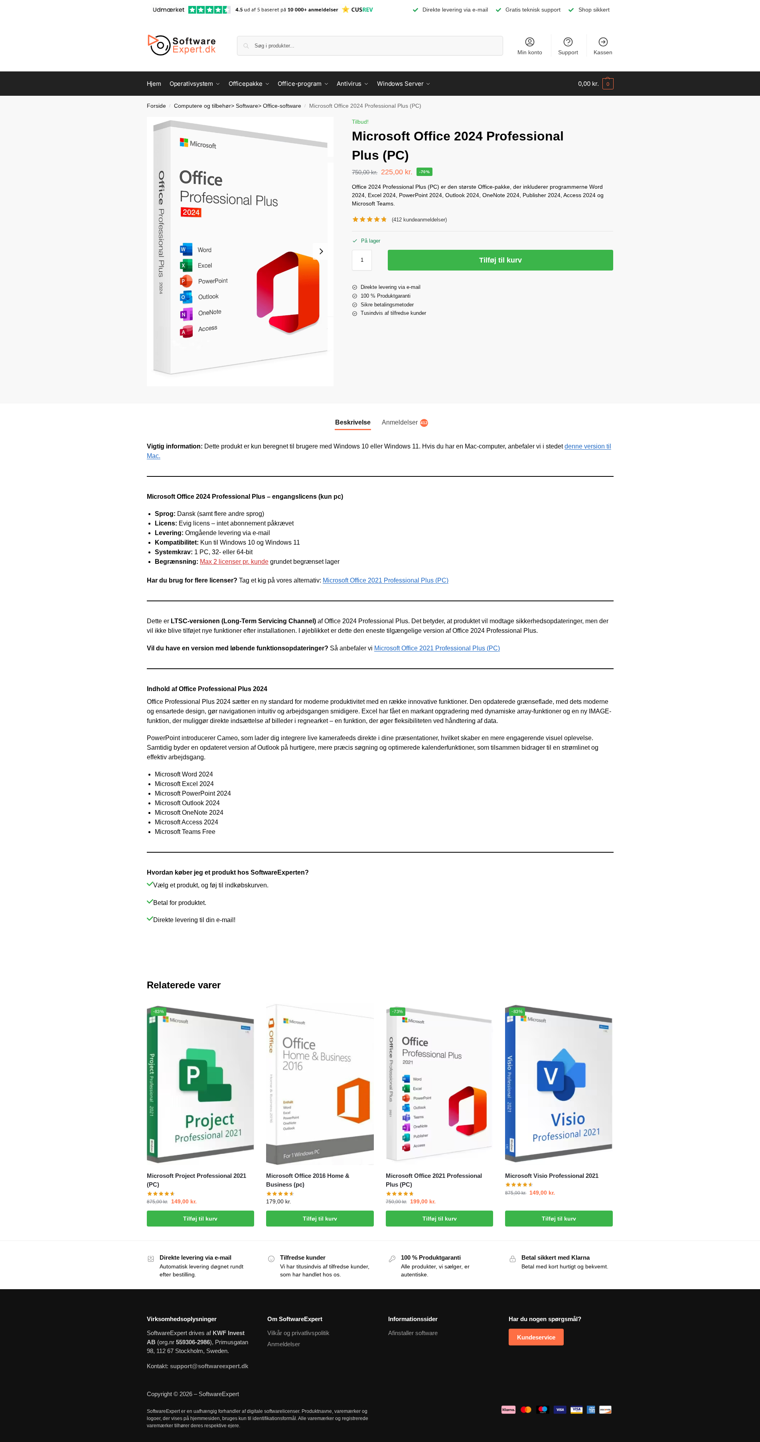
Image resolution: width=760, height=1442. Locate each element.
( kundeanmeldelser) (419, 219)
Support (568, 52)
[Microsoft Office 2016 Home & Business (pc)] (320, 1084)
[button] (595, 84)
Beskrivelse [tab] (353, 422)
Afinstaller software (413, 1332)
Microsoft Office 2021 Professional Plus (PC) (385, 580)
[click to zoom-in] (240, 251)
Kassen (603, 52)
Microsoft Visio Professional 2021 (551, 1175)
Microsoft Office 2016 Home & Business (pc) (307, 1180)
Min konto (529, 52)
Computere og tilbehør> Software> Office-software (237, 106)
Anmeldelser (283, 1344)
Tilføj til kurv (500, 260)
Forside (156, 106)
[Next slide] (321, 251)
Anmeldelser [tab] (405, 422)
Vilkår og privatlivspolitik (298, 1332)
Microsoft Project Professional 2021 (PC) (196, 1180)
